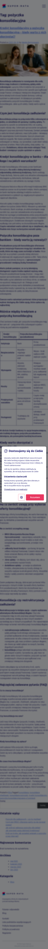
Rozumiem (35, 497)
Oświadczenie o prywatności (15, 489)
